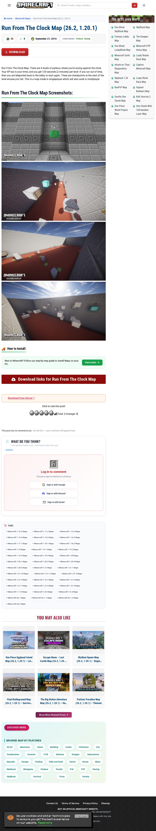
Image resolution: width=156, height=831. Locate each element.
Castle (68, 747)
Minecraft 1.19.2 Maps (68, 549)
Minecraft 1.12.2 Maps (70, 531)
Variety (85, 776)
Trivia (62, 776)
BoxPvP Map (121, 87)
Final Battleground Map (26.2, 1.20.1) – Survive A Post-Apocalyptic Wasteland (19, 701)
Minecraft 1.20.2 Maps (44, 561)
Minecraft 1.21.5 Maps (44, 580)
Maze (97, 762)
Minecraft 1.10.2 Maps (17, 531)
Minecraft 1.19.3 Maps (17, 555)
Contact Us (52, 803)
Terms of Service (70, 803)
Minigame (28, 769)
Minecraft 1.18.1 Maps (44, 543)
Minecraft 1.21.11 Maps (45, 573)
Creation (31, 754)
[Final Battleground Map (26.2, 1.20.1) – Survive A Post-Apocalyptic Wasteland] (19, 682)
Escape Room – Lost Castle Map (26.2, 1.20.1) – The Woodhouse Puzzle (53, 659)
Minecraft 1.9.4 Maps (68, 592)
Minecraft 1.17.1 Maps (17, 543)
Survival (37, 776)
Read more (45, 822)
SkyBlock (11, 776)
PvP (83, 769)
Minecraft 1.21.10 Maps (18, 573)
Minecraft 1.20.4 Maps (70, 561)
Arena (40, 747)
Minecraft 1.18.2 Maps (70, 543)
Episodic (11, 762)
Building (54, 747)
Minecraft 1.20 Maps (69, 555)
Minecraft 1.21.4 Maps (17, 580)
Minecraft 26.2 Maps (17, 604)
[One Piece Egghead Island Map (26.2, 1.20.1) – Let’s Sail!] (19, 640)
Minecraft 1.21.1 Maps (68, 568)
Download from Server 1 (21, 398)
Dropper (76, 754)
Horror (72, 762)
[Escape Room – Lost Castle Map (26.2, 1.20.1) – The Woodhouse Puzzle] (53, 640)
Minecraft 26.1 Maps (17, 598)
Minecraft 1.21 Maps (43, 568)
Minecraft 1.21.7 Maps (17, 586)
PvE (72, 769)
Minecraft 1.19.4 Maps (44, 555)
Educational (93, 754)
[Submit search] (134, 5)
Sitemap (105, 803)
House (85, 762)
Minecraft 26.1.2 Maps (68, 598)
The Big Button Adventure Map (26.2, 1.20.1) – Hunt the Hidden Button (53, 701)
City (98, 747)
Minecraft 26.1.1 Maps (42, 598)
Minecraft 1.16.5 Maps (70, 537)
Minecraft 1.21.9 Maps (70, 586)
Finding (38, 762)
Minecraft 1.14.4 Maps (17, 537)
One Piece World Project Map (121, 110)
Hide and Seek (56, 762)
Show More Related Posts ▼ (53, 715)
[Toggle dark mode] (144, 5)
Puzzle (59, 769)
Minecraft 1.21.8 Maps (44, 586)
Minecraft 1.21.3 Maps (72, 573)
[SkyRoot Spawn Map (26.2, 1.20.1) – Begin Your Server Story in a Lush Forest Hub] (88, 640)
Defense (60, 754)
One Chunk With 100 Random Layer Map (144, 110)
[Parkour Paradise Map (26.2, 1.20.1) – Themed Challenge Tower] (88, 682)
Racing (87, 38)
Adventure (25, 747)
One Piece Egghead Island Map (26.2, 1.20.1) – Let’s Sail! (19, 659)
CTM (45, 754)
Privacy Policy (90, 803)
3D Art (10, 747)
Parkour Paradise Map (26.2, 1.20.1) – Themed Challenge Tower (88, 701)
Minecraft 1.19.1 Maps (42, 549)
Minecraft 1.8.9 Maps (43, 592)
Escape (24, 762)
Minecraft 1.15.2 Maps (44, 537)
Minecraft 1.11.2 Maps (44, 531)
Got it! (81, 816)
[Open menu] (9, 5)
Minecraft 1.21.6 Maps (70, 580)
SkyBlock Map (143, 27)
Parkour (79, 38)
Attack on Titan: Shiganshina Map (122, 68)
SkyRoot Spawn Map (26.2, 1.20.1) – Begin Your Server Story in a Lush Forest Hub (88, 659)
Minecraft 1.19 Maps (17, 549)
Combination (13, 754)
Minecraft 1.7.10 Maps (17, 592)
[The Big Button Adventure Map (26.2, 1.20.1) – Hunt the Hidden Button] (53, 682)
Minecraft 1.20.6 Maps (17, 568)
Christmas (84, 747)
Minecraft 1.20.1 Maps (17, 561)
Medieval (11, 769)
